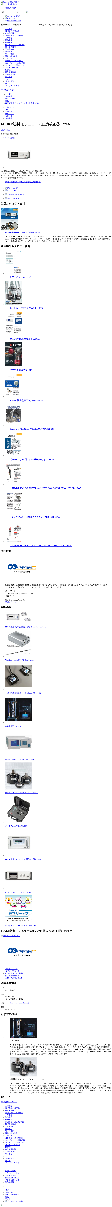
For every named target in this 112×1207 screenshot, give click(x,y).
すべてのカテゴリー (9, 90)
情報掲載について (12, 1178)
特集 (7, 1197)
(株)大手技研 (6, 130)
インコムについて (12, 1180)
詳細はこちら (10, 602)
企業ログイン (10, 1192)
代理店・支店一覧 (12, 971)
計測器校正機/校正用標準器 (30, 182)
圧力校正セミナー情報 (14, 973)
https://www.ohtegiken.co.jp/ (20, 1003)
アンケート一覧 (11, 969)
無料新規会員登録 (12, 1194)
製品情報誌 (9, 1182)
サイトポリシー (11, 1175)
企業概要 (8, 118)
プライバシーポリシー (14, 1173)
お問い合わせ (10, 1171)
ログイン (8, 1190)
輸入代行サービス (12, 976)
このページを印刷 (8, 138)
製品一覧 (8, 111)
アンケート (9, 1199)
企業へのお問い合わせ (14, 978)
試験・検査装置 (12, 182)
